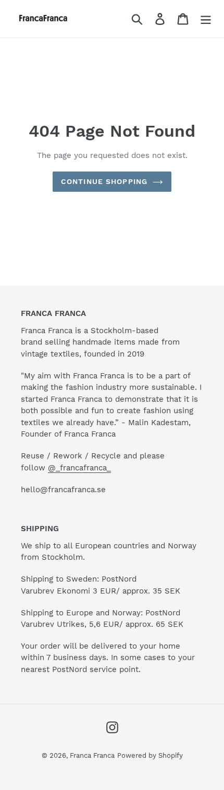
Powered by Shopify (150, 755)
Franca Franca (92, 755)
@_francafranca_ (79, 467)
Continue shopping (104, 181)
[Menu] (205, 19)
